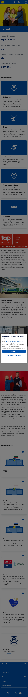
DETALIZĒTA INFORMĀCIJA (14, 355)
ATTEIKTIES (14, 360)
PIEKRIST (14, 351)
